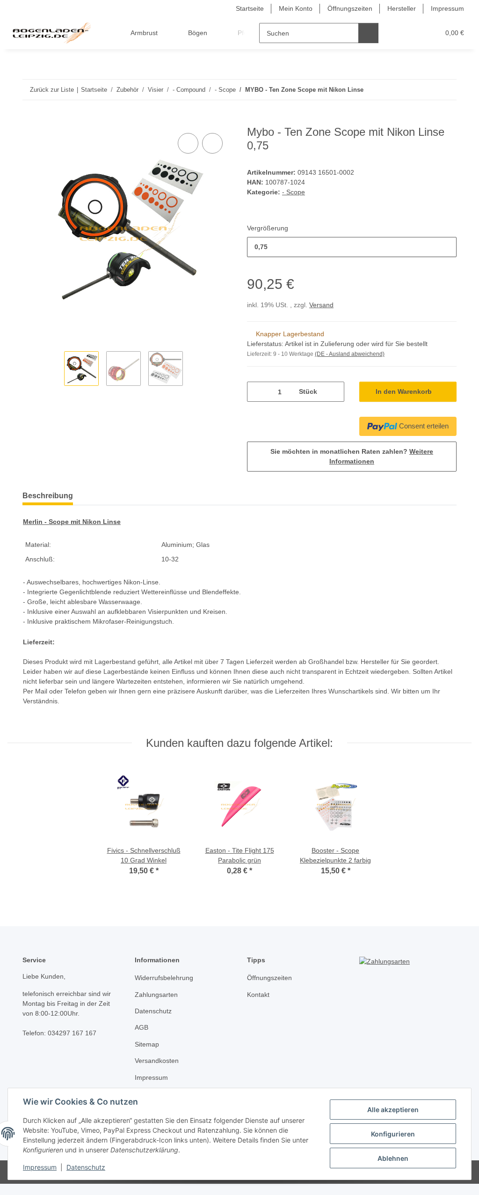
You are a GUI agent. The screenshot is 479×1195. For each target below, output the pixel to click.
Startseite (250, 8)
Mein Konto (295, 8)
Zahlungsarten (156, 994)
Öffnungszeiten (349, 8)
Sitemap (147, 1044)
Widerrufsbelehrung (164, 977)
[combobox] (352, 247)
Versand (321, 305)
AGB (141, 1027)
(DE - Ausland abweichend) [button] (350, 354)
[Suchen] (368, 33)
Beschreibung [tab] (47, 496)
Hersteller (401, 8)
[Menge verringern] (257, 391)
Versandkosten (157, 1060)
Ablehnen (392, 1158)
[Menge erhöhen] (334, 391)
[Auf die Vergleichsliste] (188, 143)
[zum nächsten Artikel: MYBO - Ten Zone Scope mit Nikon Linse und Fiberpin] (446, 90)
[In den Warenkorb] (29, 120)
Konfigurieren (393, 1134)
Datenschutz (85, 1167)
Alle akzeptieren (393, 1110)
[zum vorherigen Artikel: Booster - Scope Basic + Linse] (426, 90)
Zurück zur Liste (52, 89)
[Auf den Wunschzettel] (212, 143)
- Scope (293, 192)
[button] (396, 33)
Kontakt (258, 994)
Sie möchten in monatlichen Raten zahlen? (351, 456)
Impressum (40, 1167)
